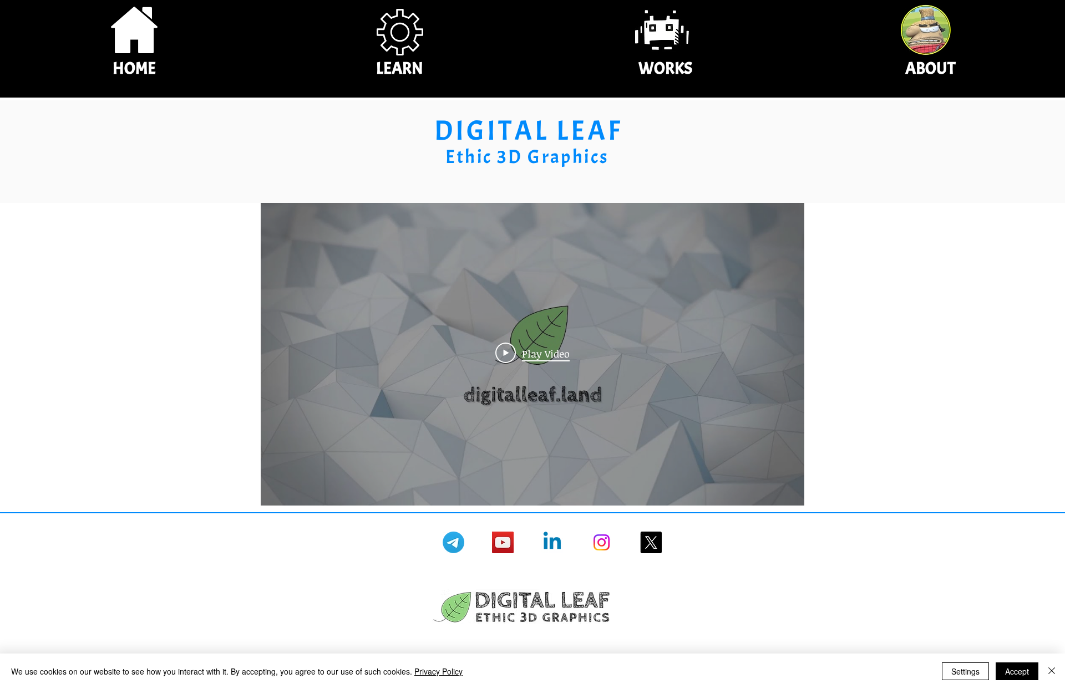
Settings (965, 671)
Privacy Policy (438, 671)
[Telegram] (453, 542)
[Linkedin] (552, 542)
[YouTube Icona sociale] (503, 542)
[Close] (1051, 671)
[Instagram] (601, 542)
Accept (1017, 671)
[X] (651, 542)
